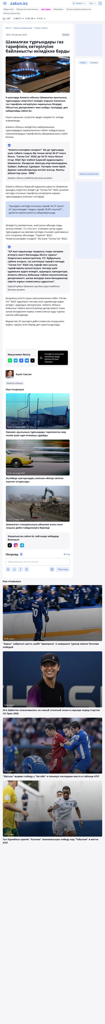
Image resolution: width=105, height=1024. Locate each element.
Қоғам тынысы (41, 28)
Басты (8, 28)
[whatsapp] (10, 360)
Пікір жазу (63, 569)
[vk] (27, 360)
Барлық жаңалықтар (23, 28)
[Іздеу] (100, 3)
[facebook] (21, 360)
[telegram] (15, 360)
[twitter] (32, 360)
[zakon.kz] (19, 3)
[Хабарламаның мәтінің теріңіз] (38, 561)
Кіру (68, 554)
